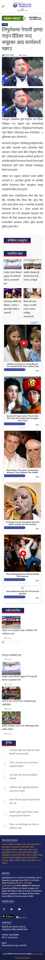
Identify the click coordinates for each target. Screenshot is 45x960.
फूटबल (29, 857)
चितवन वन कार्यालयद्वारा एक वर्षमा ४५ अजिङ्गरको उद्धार (24, 826)
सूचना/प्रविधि (6, 852)
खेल (32, 847)
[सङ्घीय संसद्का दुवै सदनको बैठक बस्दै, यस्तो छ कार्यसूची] (32, 264)
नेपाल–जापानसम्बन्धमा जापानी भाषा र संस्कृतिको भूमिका (23, 764)
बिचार (8, 847)
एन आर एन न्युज (16, 852)
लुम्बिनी (35, 852)
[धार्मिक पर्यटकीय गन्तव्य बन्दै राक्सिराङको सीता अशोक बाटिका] (22, 717)
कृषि (24, 857)
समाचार (4, 844)
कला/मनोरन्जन (6, 849)
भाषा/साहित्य (5, 855)
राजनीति (5, 24)
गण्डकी (11, 857)
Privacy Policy (38, 954)
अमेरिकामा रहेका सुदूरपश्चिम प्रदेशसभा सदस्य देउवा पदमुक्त (23, 789)
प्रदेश (30, 849)
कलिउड (14, 849)
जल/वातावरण (16, 847)
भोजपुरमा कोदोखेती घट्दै (11, 655)
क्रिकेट (35, 857)
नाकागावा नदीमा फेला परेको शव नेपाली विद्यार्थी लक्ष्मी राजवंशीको (24, 752)
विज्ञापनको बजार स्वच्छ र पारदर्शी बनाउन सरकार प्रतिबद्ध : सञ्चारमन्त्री (30, 309)
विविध (12, 860)
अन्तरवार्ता (14, 855)
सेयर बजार (5, 860)
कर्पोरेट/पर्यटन (23, 849)
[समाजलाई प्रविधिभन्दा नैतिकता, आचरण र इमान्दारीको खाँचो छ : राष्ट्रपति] (13, 293)
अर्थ (24, 844)
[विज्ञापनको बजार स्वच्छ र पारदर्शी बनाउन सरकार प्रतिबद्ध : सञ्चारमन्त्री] (32, 293)
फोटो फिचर (25, 847)
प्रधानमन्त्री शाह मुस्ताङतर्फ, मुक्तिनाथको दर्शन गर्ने (24, 801)
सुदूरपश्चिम (18, 857)
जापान (28, 844)
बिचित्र (35, 855)
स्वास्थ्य (41, 855)
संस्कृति (4, 863)
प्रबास (3, 847)
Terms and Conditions (23, 958)
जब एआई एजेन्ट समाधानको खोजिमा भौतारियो (23, 776)
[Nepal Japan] (22, 5)
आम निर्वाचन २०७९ (34, 860)
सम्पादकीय (21, 855)
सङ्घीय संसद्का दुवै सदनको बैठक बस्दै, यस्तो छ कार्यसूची (31, 276)
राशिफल (29, 855)
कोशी (30, 852)
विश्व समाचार (36, 844)
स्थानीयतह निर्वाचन (20, 860)
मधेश (34, 849)
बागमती (5, 857)
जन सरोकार (18, 844)
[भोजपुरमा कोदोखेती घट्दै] (22, 647)
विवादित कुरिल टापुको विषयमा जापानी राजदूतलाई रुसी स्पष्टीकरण (23, 814)
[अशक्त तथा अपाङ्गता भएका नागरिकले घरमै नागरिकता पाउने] (22, 622)
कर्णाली (24, 852)
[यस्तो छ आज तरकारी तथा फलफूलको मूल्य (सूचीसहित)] (22, 693)
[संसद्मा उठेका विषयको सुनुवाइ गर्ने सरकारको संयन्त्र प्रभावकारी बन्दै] (13, 264)
